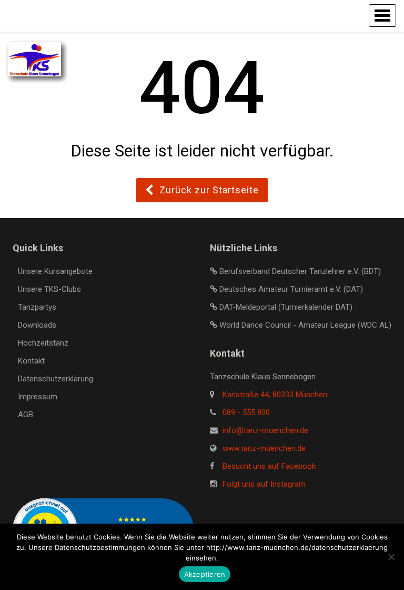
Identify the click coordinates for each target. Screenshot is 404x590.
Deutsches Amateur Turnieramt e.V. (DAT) (291, 289)
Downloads (37, 325)
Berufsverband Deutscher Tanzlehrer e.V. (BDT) (300, 271)
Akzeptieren (205, 574)
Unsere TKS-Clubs (49, 289)
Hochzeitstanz (43, 343)
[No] (391, 557)
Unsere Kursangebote (55, 271)
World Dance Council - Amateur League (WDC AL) (305, 325)
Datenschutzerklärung (55, 379)
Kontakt (31, 361)
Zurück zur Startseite (209, 189)
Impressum (37, 396)
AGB (25, 414)
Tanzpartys (37, 307)
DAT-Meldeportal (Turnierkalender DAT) (285, 307)
